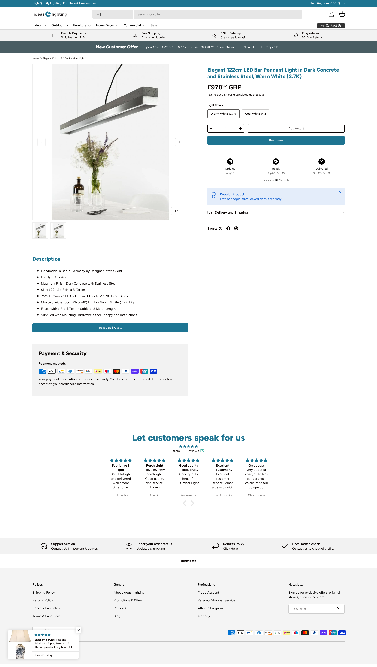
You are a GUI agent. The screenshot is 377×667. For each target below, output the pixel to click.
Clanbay (204, 616)
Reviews (120, 608)
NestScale (284, 180)
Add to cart (296, 128)
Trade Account (208, 592)
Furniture (79, 25)
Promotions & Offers (128, 600)
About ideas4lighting (129, 592)
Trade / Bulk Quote (110, 327)
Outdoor (57, 25)
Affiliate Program (210, 608)
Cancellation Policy (46, 608)
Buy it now (276, 140)
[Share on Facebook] (228, 228)
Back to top (188, 561)
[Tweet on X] (220, 228)
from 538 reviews (186, 451)
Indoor (37, 25)
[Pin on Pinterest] (236, 228)
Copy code (271, 47)
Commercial (132, 25)
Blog (117, 616)
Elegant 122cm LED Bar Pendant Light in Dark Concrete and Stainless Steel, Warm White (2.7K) (66, 58)
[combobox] (197, 14)
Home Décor (105, 25)
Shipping (229, 94)
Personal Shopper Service (216, 600)
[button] (342, 14)
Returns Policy (42, 600)
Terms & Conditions (46, 616)
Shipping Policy (43, 592)
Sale (154, 25)
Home (35, 58)
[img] (188, 446)
